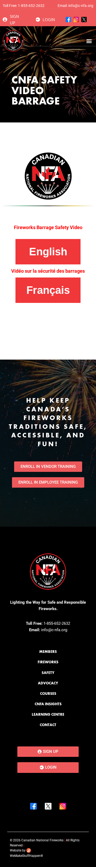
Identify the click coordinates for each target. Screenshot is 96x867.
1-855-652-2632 (31, 5)
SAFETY (48, 672)
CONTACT (48, 724)
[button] (89, 41)
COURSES (48, 693)
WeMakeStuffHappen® (26, 856)
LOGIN (49, 19)
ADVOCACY (48, 683)
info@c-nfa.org (80, 5)
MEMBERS (48, 651)
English (48, 251)
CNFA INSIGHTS (48, 704)
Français (48, 290)
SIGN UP (14, 19)
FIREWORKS (48, 662)
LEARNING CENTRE (48, 714)
